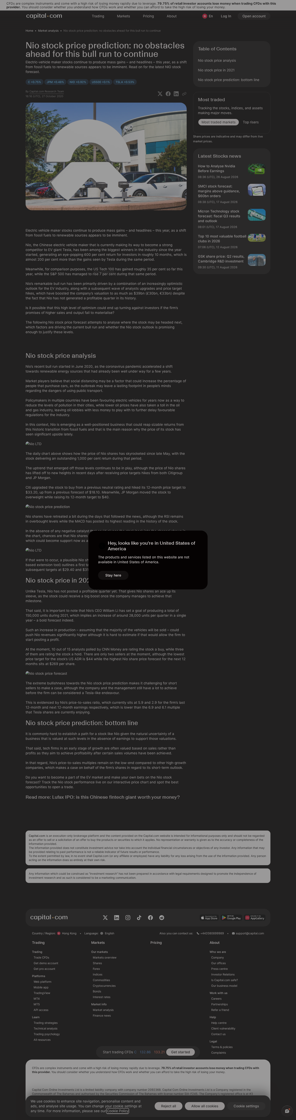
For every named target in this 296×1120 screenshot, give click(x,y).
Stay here (113, 575)
